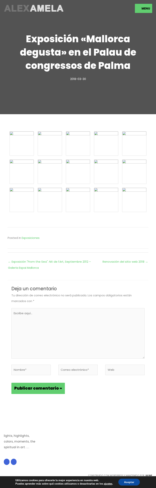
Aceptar (129, 482)
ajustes (108, 483)
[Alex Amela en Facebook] (7, 462)
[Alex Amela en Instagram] (14, 462)
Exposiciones (31, 238)
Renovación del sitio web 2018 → (125, 262)
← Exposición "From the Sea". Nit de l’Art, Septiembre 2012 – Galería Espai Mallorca (49, 262)
